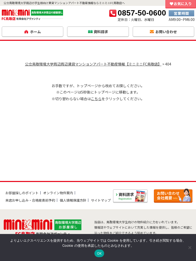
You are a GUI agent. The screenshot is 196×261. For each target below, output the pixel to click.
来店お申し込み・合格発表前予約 (30, 200)
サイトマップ (101, 200)
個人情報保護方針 (73, 200)
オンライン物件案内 (58, 192)
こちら (96, 98)
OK (99, 253)
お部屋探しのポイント (22, 192)
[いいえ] (189, 247)
